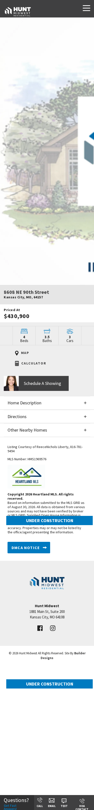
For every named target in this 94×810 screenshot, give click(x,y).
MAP (24, 352)
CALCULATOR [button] (33, 363)
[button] (47, 383)
